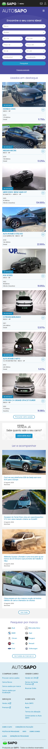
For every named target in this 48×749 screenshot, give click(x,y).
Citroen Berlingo (12, 318)
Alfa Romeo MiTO (14, 360)
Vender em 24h (31, 678)
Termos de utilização (32, 712)
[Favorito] (43, 110)
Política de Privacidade (10, 731)
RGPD (24, 731)
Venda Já (5, 703)
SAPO (10, 743)
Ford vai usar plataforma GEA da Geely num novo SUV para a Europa (22, 478)
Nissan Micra (9, 151)
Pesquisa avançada (23, 70)
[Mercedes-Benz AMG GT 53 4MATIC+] (24, 177)
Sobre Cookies (35, 731)
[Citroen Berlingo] (24, 302)
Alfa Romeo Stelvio (13, 235)
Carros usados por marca (11, 686)
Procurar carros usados (10, 678)
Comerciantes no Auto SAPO (33, 717)
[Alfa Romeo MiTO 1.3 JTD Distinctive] (24, 344)
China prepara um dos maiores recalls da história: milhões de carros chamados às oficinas (23, 599)
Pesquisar (24, 63)
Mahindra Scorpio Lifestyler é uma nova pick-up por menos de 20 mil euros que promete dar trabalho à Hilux (23, 559)
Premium (5, 707)
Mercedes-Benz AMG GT (15, 193)
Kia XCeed (8, 276)
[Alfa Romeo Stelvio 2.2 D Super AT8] (24, 219)
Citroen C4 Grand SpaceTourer (19, 401)
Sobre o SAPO (7, 727)
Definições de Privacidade (19, 736)
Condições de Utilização (24, 727)
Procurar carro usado (24, 417)
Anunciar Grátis (30, 688)
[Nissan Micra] (24, 136)
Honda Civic (9, 110)
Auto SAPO (29, 703)
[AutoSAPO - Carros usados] (14, 10)
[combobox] (24, 26)
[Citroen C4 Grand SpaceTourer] (24, 385)
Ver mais (24, 612)
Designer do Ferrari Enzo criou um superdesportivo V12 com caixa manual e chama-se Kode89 (23, 518)
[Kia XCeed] (24, 261)
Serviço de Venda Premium (31, 683)
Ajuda (27, 707)
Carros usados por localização (9, 691)
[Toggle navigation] (43, 10)
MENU (22, 4)
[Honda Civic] (24, 94)
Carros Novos (7, 682)
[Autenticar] (41, 4)
